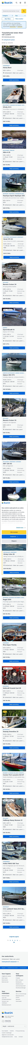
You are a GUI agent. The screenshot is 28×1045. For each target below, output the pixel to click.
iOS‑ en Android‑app (21, 993)
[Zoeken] (17, 2)
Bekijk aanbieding (14, 80)
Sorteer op (4, 42)
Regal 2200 (7, 599)
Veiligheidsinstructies (7, 1036)
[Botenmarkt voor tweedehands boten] (7, 3)
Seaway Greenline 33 (10, 731)
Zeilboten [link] (19, 26)
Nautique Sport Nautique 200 (14, 196)
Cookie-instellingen (7, 1032)
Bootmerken (5, 980)
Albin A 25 (6, 152)
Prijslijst (18, 978)
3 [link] (12, 940)
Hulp (15, 1036)
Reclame (18, 999)
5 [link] (17, 940)
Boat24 (3, 967)
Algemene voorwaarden (8, 1034)
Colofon (12, 1030)
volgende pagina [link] (14, 936)
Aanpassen (13, 536)
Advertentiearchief (20, 985)
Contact (21, 1036)
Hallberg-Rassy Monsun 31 (12, 820)
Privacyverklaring (20, 1030)
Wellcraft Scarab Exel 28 (12, 688)
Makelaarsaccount (6, 1004)
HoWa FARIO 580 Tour (11, 863)
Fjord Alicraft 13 (8, 330)
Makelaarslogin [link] (5, 995)
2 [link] (10, 940)
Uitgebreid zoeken (6, 976)
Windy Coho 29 (8, 554)
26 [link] (14, 942)
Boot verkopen (19, 980)
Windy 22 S (7, 107)
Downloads (18, 1001)
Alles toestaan (14, 532)
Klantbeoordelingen (21, 987)
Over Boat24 (5, 1030)
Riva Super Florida (9, 645)
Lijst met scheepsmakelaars (6, 998)
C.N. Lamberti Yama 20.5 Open (14, 909)
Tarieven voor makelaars (5, 1002)
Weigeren (14, 541)
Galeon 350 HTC (9, 375)
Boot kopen (5, 978)
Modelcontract (19, 983)
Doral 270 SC (8, 239)
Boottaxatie (19, 982)
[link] (20, 19)
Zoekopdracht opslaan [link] (9, 39)
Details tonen (19, 527)
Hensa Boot (7, 67)
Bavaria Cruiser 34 (9, 284)
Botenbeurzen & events (20, 996)
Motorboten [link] (13, 26)
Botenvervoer (5, 982)
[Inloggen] (21, 2)
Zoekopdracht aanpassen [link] (9, 961)
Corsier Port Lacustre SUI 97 (13, 775)
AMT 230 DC (7, 464)
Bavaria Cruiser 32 (9, 420)
